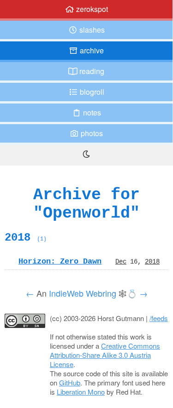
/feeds (158, 318)
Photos (91, 133)
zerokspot (91, 9)
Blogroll (91, 91)
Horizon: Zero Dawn (59, 261)
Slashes (91, 29)
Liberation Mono (81, 392)
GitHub (69, 382)
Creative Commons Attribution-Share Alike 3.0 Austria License (105, 355)
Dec (120, 261)
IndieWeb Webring (82, 293)
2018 (26, 237)
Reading (91, 71)
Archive (91, 50)
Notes (91, 112)
